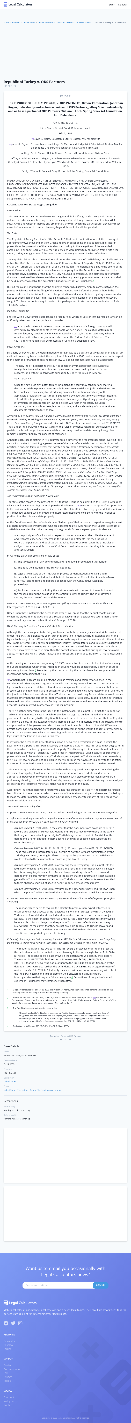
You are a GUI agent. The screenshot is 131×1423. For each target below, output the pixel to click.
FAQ (6, 1373)
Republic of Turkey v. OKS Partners (34, 81)
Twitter (8, 1405)
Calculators (10, 1341)
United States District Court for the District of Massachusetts (64, 22)
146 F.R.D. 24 (10, 86)
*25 (32, 139)
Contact (8, 1365)
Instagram (9, 1401)
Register (122, 4)
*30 (23, 859)
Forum (7, 1348)
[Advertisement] (65, 52)
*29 (8, 680)
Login (112, 4)
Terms (7, 1380)
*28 (79, 506)
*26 (10, 144)
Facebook (9, 1397)
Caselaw (15, 22)
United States (29, 22)
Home (6, 22)
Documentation (12, 1369)
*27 (15, 326)
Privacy (8, 1376)
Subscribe (100, 1285)
